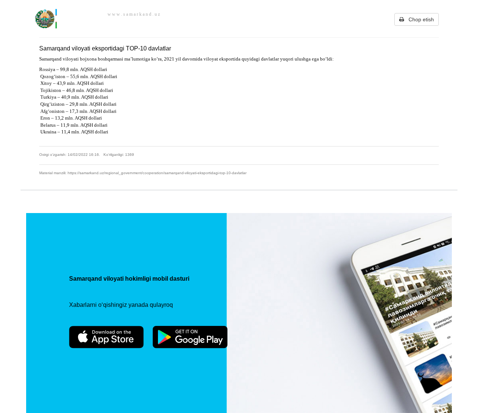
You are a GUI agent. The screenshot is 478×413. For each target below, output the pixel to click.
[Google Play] (190, 337)
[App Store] (106, 337)
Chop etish (419, 19)
